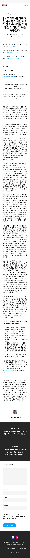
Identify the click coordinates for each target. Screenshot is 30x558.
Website (6, 505)
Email (5, 497)
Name (5, 490)
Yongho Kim (11, 34)
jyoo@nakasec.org (9, 77)
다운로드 (14, 46)
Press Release (21, 14)
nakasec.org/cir (13, 58)
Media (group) (10, 14)
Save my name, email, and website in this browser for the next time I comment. (14, 516)
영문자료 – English (13, 52)
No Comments (15, 36)
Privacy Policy (15, 553)
